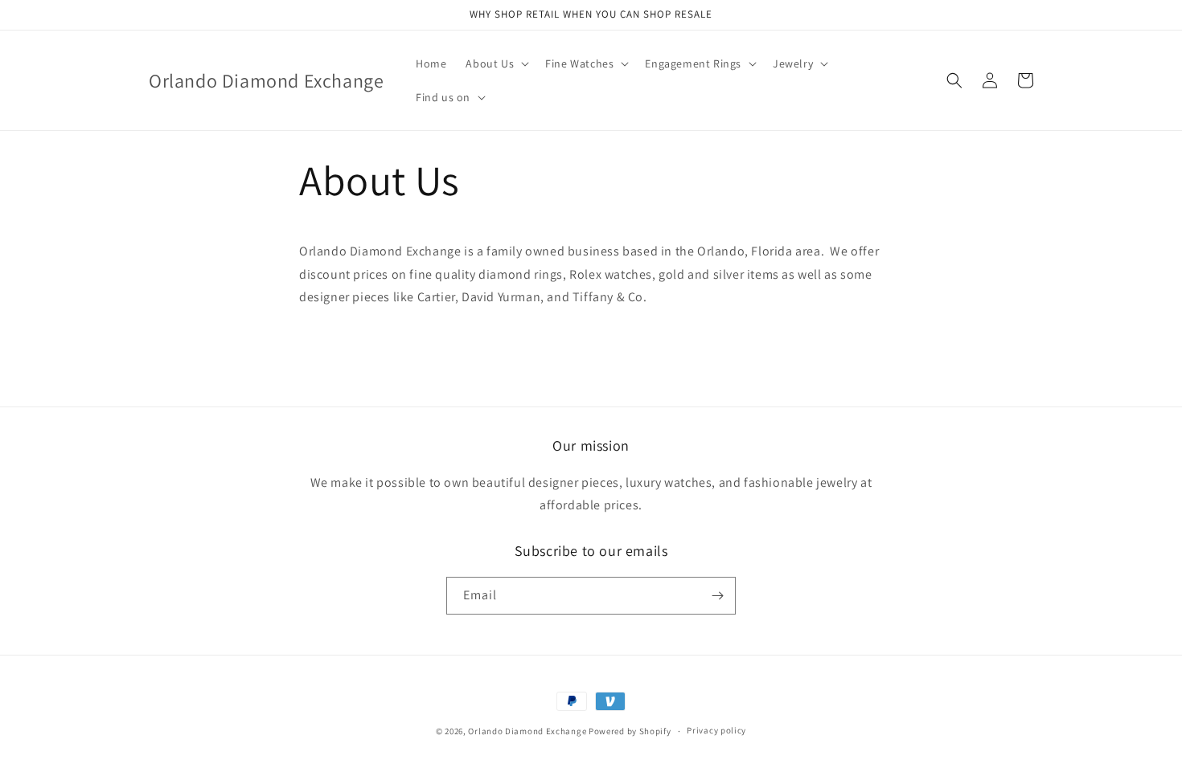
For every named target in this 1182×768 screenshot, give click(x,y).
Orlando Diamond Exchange (527, 731)
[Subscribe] (717, 596)
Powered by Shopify (630, 731)
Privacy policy (716, 730)
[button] (496, 63)
